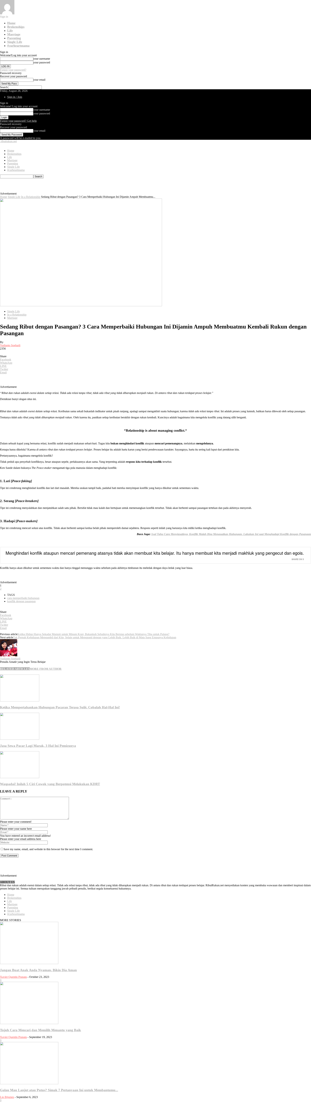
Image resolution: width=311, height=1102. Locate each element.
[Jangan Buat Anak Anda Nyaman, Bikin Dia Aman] (29, 963)
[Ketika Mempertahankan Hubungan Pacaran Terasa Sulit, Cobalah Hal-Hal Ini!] (19, 700)
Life (10, 30)
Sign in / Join (14, 96)
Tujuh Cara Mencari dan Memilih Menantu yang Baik (40, 1030)
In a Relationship (30, 196)
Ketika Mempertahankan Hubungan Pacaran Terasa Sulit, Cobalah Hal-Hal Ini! (60, 707)
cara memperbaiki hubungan (23, 598)
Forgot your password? (13, 69)
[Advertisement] (82, 186)
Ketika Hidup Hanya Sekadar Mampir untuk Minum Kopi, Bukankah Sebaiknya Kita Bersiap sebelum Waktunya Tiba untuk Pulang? (93, 634)
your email (39, 79)
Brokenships (15, 27)
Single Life (14, 42)
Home (11, 23)
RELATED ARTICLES (15, 668)
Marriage (13, 34)
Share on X (298, 559)
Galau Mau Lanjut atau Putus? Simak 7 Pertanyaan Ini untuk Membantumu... (59, 1090)
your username (41, 58)
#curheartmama (18, 45)
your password (41, 62)
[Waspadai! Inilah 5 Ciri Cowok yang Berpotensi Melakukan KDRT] (19, 777)
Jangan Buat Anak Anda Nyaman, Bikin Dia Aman (38, 970)
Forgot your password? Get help (18, 120)
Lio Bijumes (7, 1097)
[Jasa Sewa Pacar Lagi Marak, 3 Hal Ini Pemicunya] (19, 738)
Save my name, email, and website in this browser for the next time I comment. (48, 849)
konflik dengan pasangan (21, 601)
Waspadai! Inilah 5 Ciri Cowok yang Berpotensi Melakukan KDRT (50, 784)
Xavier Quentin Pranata (13, 976)
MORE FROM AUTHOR (46, 668)
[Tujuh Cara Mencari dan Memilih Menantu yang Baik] (29, 1023)
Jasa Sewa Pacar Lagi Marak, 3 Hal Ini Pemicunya (38, 746)
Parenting (14, 38)
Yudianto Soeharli (10, 345)
